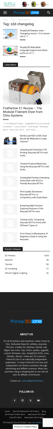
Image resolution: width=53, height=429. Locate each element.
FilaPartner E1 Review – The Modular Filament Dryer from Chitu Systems (23, 111)
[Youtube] (38, 401)
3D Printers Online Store (15, 414)
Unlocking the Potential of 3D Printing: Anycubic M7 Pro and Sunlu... (34, 153)
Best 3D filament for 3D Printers (26, 411)
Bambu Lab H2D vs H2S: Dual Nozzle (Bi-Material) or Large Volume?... (33, 139)
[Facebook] (15, 401)
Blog (44, 411)
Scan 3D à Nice (15, 417)
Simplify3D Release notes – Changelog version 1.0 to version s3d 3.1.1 (35, 33)
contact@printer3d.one (32, 380)
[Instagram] (22, 400)
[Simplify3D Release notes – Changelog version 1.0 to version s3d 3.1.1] (10, 34)
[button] (5, 13)
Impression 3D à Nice (37, 414)
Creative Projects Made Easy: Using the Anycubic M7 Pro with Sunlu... (34, 167)
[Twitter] (30, 401)
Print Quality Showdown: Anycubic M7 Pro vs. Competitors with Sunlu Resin (33, 194)
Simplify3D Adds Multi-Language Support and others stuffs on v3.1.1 (34, 50)
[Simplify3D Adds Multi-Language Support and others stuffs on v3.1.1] (10, 51)
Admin (23, 40)
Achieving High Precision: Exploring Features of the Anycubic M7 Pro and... (31, 208)
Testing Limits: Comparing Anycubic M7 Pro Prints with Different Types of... (33, 222)
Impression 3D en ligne (34, 417)
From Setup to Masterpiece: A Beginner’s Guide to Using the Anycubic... (34, 236)
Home (5, 19)
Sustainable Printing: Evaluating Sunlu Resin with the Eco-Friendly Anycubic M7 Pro (34, 180)
